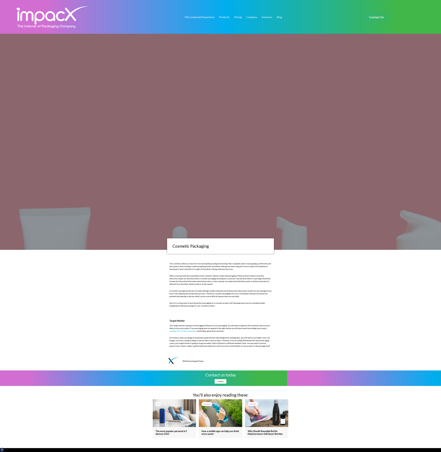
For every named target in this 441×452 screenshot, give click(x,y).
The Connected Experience (199, 17)
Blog (279, 17)
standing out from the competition (182, 331)
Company (251, 17)
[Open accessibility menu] (2, 450)
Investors (267, 17)
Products (224, 17)
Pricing (238, 17)
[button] (376, 17)
